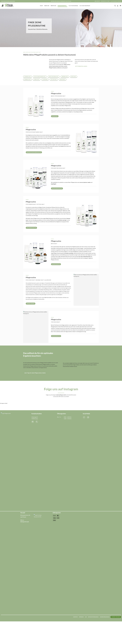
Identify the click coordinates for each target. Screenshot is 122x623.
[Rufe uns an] (37, 422)
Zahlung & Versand (24, 521)
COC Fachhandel (73, 5)
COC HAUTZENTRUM (84, 5)
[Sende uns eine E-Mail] (33, 422)
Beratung (53, 5)
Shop (41, 5)
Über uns (46, 5)
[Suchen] (115, 5)
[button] (117, 5)
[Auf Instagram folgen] (88, 417)
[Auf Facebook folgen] (84, 417)
